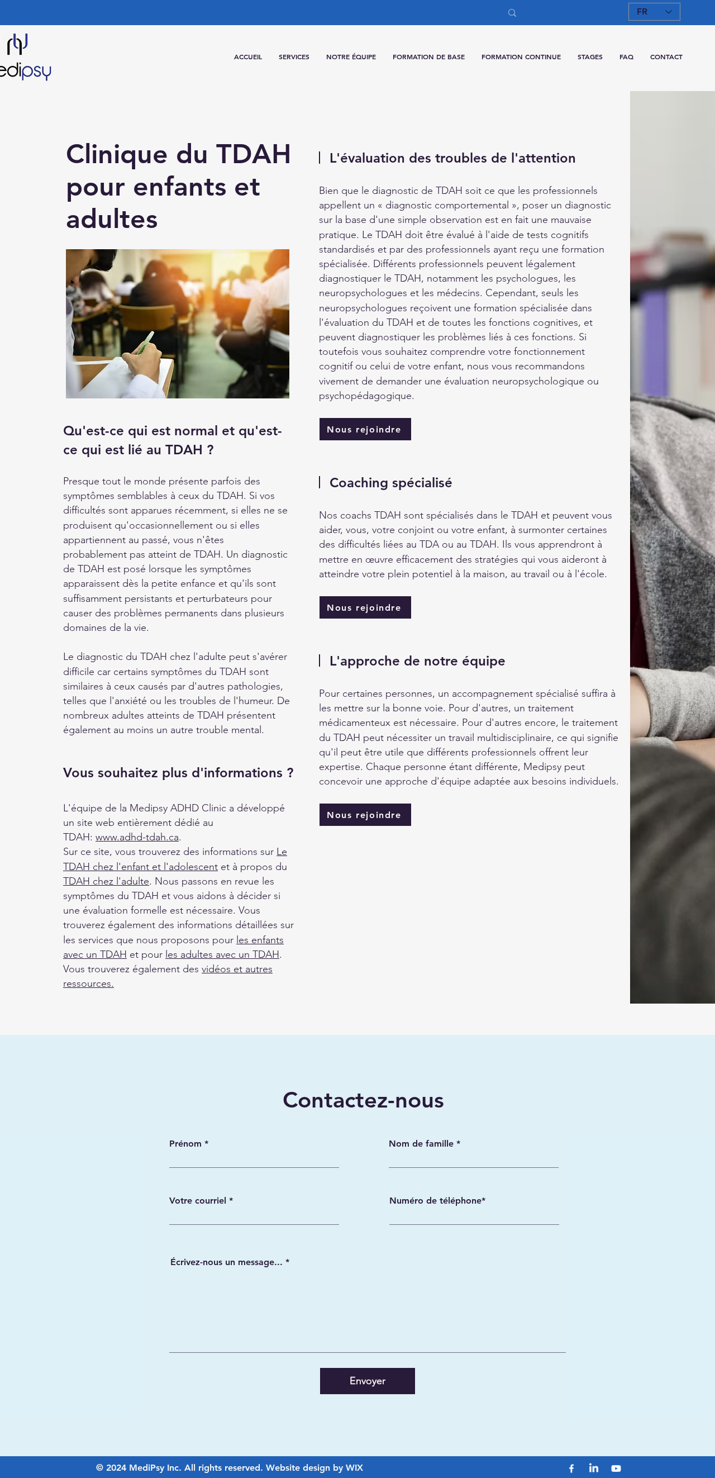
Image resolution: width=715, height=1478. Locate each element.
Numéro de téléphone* (437, 1200)
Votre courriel (197, 1200)
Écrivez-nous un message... (226, 1262)
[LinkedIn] (593, 1468)
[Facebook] (571, 1468)
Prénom (185, 1143)
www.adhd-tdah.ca (137, 837)
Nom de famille (421, 1143)
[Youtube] (616, 1468)
